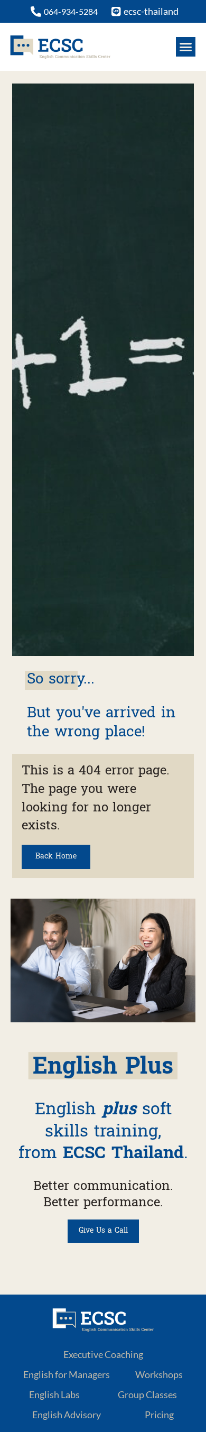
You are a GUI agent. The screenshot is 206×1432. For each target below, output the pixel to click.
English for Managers (66, 1374)
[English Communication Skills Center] (60, 47)
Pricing (159, 1414)
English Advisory (66, 1414)
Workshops (159, 1374)
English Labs (54, 1394)
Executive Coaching (103, 1354)
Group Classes (147, 1394)
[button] (186, 47)
